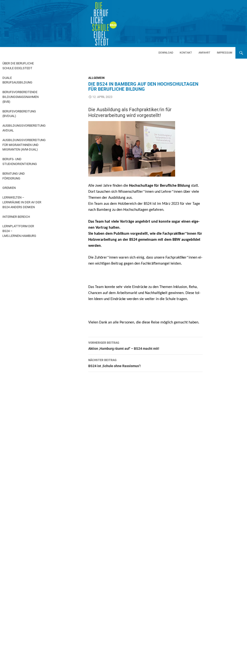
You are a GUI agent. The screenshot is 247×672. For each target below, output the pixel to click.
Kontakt (186, 52)
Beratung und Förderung (13, 176)
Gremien (9, 188)
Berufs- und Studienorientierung (19, 161)
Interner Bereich (16, 217)
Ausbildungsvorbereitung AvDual (23, 128)
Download (165, 52)
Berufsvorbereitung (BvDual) (19, 114)
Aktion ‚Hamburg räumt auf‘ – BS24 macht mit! (123, 345)
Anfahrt (204, 52)
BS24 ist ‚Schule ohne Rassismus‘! (114, 363)
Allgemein (96, 78)
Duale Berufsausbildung (17, 80)
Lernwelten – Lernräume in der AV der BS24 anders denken (21, 202)
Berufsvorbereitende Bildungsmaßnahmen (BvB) (20, 96)
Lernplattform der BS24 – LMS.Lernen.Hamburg (19, 231)
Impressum (224, 52)
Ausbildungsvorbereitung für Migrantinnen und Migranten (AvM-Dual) (23, 144)
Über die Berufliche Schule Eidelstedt (18, 66)
